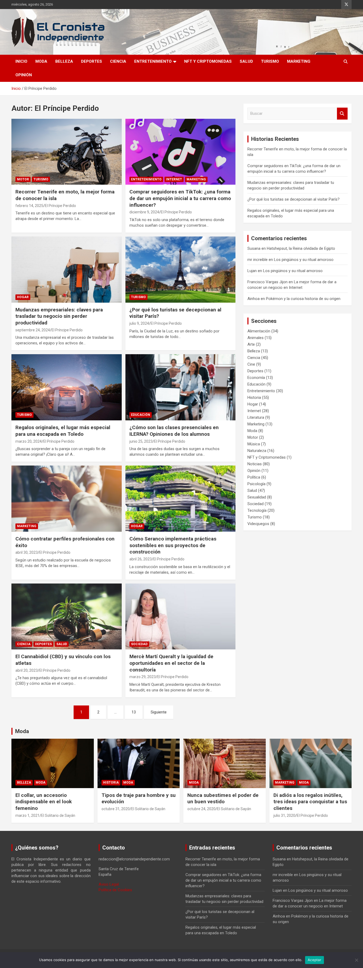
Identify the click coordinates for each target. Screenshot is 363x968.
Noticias (254, 464)
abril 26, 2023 (140, 559)
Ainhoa (253, 298)
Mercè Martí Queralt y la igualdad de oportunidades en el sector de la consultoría (171, 663)
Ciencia (118, 61)
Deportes (91, 61)
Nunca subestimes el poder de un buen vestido (223, 798)
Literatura (255, 417)
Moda (41, 61)
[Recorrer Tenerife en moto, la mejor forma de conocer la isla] (66, 152)
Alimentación (258, 331)
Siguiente (159, 712)
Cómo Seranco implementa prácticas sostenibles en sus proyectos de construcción (172, 545)
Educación (140, 415)
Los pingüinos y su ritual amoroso (304, 259)
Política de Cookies (115, 889)
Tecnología (257, 510)
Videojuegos (258, 523)
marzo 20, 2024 (28, 441)
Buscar (342, 114)
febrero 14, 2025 (29, 206)
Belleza (64, 61)
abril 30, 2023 (26, 552)
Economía (256, 377)
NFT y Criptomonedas (208, 61)
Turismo (270, 61)
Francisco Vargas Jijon (267, 282)
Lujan (252, 270)
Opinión (23, 75)
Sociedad (139, 644)
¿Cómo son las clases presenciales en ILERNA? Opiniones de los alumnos (174, 430)
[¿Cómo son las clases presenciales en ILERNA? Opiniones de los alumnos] (180, 387)
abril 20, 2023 (26, 670)
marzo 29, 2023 (142, 677)
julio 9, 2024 (139, 323)
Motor (23, 179)
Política (253, 477)
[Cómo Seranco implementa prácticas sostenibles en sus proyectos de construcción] (180, 498)
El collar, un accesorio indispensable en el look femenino (43, 801)
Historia (254, 397)
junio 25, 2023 (141, 441)
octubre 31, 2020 (116, 809)
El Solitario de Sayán (58, 815)
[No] (356, 960)
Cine (251, 364)
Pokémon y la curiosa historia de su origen (303, 298)
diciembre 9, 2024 (144, 212)
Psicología (256, 483)
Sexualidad (256, 497)
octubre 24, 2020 (201, 809)
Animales (255, 337)
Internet (174, 179)
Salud (246, 61)
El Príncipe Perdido (60, 206)
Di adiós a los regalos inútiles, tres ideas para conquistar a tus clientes (310, 801)
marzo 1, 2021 (27, 815)
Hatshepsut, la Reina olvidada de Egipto (301, 248)
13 (134, 712)
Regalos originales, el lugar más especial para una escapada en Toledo (62, 430)
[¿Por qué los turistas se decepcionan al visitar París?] (180, 269)
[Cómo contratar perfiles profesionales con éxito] (66, 498)
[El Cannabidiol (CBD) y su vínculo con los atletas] (66, 616)
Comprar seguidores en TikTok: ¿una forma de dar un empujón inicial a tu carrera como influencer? (180, 198)
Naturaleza (256, 450)
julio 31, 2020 (284, 815)
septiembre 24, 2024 (32, 330)
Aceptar (314, 960)
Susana (253, 248)
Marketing (298, 61)
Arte (251, 344)
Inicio (21, 61)
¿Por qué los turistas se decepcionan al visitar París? (293, 199)
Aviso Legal (109, 884)
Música (253, 444)
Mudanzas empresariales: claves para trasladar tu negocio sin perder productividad (59, 316)
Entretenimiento (153, 61)
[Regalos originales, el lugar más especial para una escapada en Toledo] (66, 387)
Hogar (23, 297)
